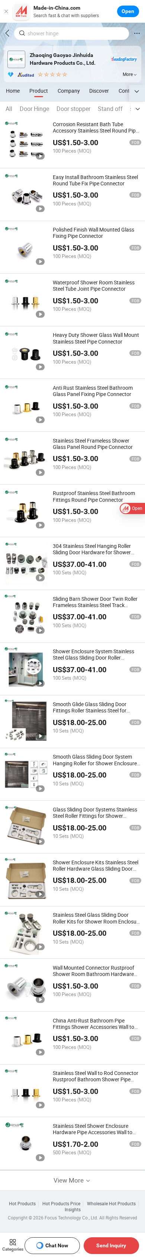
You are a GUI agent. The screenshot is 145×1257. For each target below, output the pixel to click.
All (9, 109)
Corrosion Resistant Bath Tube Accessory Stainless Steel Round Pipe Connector (95, 130)
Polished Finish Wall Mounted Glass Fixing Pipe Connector (93, 232)
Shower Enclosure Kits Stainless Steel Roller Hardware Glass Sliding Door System (95, 868)
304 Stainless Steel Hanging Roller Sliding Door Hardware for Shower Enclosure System (92, 552)
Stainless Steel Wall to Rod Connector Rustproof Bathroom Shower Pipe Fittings (95, 1079)
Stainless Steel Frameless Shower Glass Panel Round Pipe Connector (93, 443)
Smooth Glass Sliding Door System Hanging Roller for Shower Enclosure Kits (95, 763)
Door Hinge (34, 109)
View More (69, 1180)
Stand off (110, 109)
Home (13, 90)
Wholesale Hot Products (111, 1204)
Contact (128, 90)
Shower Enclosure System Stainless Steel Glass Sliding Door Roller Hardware (93, 657)
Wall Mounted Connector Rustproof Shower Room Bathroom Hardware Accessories (93, 974)
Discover (99, 90)
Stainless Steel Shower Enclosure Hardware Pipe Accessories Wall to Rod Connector (92, 1132)
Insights (73, 1210)
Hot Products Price (61, 1204)
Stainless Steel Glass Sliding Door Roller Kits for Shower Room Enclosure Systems (97, 921)
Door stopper (73, 109)
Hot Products (22, 1204)
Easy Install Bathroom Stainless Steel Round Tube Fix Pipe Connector (95, 180)
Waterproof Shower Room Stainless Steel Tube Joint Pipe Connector (94, 285)
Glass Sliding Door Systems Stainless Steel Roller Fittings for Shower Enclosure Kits (95, 816)
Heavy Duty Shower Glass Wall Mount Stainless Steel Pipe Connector (96, 338)
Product (38, 90)
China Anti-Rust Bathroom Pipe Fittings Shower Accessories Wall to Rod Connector (93, 1027)
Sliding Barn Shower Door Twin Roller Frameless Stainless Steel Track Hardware (95, 605)
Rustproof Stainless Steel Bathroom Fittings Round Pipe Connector (94, 496)
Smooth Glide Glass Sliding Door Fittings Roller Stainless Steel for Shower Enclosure (89, 710)
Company (69, 90)
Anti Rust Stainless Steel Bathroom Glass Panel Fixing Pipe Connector (93, 391)
